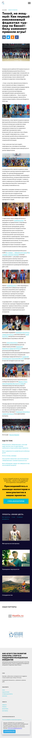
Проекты (4, 706)
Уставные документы (7, 694)
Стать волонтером (16, 501)
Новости (4, 704)
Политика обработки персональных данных (11, 719)
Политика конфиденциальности (15, 728)
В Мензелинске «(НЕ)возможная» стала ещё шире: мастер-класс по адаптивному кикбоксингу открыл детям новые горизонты (15, 446)
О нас (13, 517)
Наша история (5, 692)
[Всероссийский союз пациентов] (16, 634)
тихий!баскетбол (19, 220)
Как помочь (5, 710)
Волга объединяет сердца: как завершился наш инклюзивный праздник (16, 464)
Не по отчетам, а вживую (9, 455)
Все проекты (6, 517)
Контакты (4, 696)
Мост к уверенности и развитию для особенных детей (16, 451)
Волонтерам (5, 708)
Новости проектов (12, 10)
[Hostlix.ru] (16, 616)
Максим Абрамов (14, 435)
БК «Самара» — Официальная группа (16, 252)
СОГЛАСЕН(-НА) (9, 731)
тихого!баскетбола (12, 342)
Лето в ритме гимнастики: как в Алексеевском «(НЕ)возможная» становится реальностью (15, 459)
